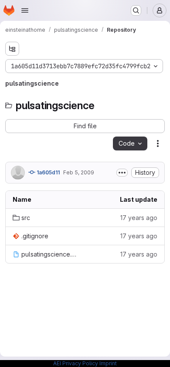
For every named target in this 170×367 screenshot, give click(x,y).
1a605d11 (47, 172)
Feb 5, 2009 (78, 172)
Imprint (108, 363)
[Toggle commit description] (122, 173)
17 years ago (138, 217)
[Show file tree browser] (12, 49)
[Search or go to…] (136, 10)
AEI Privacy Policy (75, 363)
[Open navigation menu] (25, 10)
